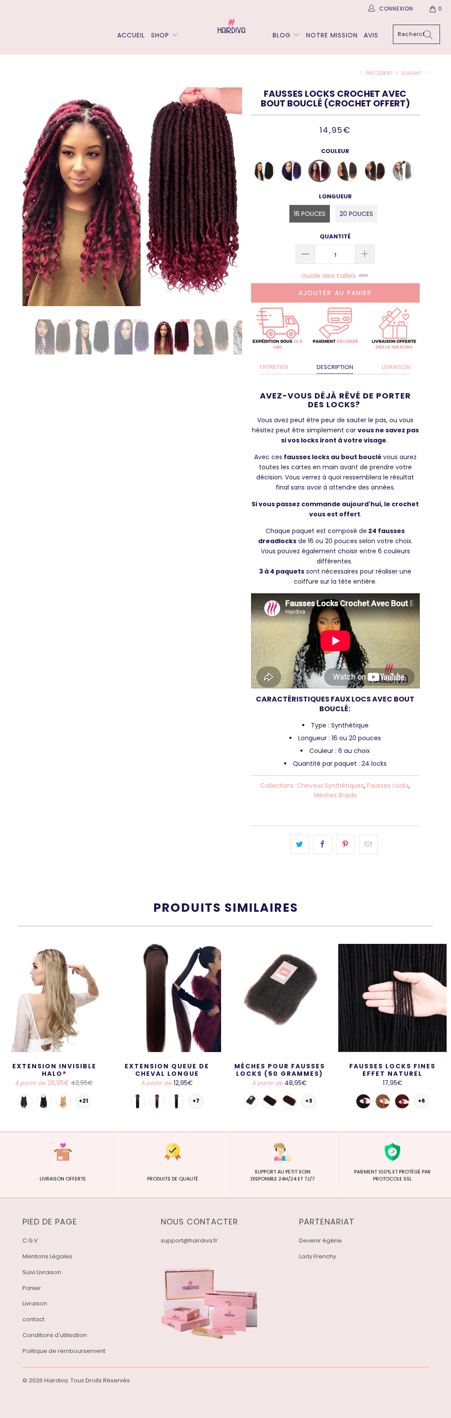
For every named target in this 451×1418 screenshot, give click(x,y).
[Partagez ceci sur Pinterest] (345, 844)
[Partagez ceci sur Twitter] (299, 844)
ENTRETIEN (274, 367)
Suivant (412, 73)
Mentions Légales (47, 1256)
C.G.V (30, 1240)
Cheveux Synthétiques (330, 786)
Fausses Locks (388, 786)
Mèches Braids (335, 795)
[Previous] (34, 196)
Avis (371, 35)
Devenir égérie (320, 1240)
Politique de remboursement (63, 1351)
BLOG (283, 35)
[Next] (230, 196)
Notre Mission (332, 35)
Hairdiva (56, 1380)
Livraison (34, 1303)
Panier (31, 1288)
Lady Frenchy (317, 1256)
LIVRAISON (396, 367)
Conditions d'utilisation (54, 1335)
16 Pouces (309, 213)
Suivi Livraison (41, 1272)
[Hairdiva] (230, 25)
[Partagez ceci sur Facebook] (322, 844)
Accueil (131, 35)
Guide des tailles (328, 275)
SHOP (160, 35)
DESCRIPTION (335, 367)
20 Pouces (356, 213)
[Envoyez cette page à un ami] (368, 844)
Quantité (335, 236)
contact (33, 1319)
